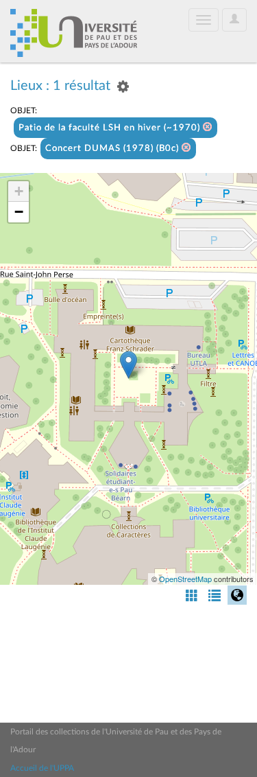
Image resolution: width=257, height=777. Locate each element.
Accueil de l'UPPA (42, 768)
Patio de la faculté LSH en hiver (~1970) (111, 128)
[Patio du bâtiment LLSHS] (128, 365)
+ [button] (18, 191)
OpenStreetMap (185, 578)
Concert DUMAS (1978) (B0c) (113, 148)
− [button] (18, 211)
